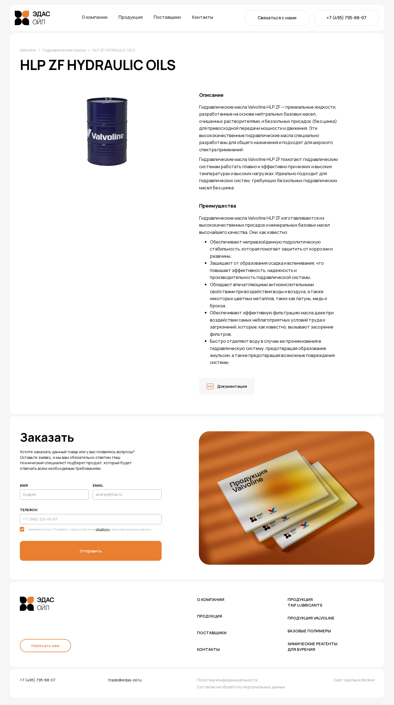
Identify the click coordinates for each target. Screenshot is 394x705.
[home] (32, 18)
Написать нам (45, 645)
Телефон (29, 509)
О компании (94, 17)
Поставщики (167, 17)
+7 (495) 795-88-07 (346, 17)
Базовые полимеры (309, 630)
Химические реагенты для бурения (312, 646)
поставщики (211, 632)
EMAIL (98, 485)
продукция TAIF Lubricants (305, 602)
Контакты (202, 17)
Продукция (130, 17)
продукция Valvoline (311, 618)
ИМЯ (24, 485)
